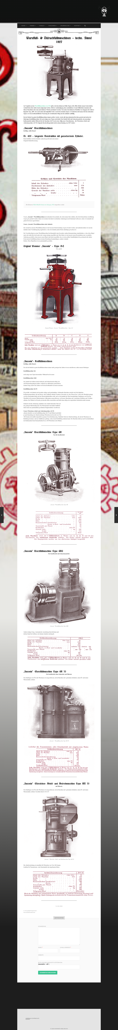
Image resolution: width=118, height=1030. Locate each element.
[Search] (85, 25)
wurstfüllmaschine (29, 912)
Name (40, 947)
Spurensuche (64, 25)
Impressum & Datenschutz (32, 1018)
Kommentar (42, 926)
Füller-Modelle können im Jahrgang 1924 (43, 204)
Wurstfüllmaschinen (31, 910)
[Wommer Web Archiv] (104, 12)
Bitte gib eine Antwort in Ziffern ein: (50, 962)
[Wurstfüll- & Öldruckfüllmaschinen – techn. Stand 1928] (2, 515)
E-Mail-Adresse (65, 947)
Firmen (32, 25)
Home (23, 25)
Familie (41, 25)
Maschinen (52, 25)
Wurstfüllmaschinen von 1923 (43, 106)
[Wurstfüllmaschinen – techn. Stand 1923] (116, 515)
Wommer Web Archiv (61, 1028)
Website (40, 955)
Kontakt (77, 25)
